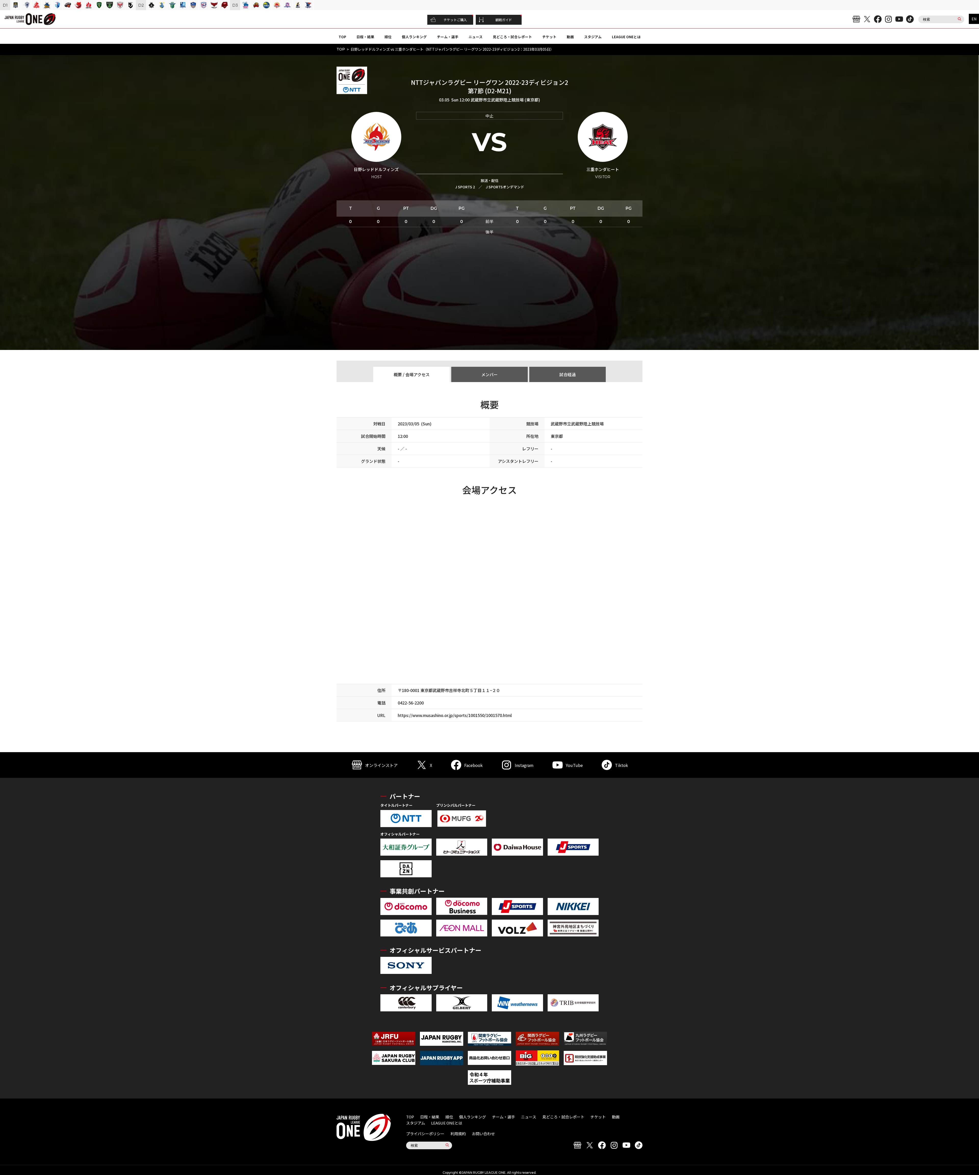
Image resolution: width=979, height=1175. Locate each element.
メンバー (489, 374)
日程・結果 (365, 36)
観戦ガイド (503, 19)
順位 (388, 36)
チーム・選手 (447, 36)
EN (974, 18)
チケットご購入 (455, 19)
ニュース (476, 36)
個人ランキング (414, 36)
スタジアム (593, 36)
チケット (549, 36)
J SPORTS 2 (465, 186)
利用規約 (458, 1133)
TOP (342, 36)
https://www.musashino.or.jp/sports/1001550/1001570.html (455, 715)
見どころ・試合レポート (512, 36)
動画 (570, 36)
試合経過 (567, 374)
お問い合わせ (483, 1133)
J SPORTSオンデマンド (505, 186)
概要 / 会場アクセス (412, 374)
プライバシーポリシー (425, 1133)
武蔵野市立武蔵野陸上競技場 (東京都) (505, 100)
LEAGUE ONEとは (626, 36)
